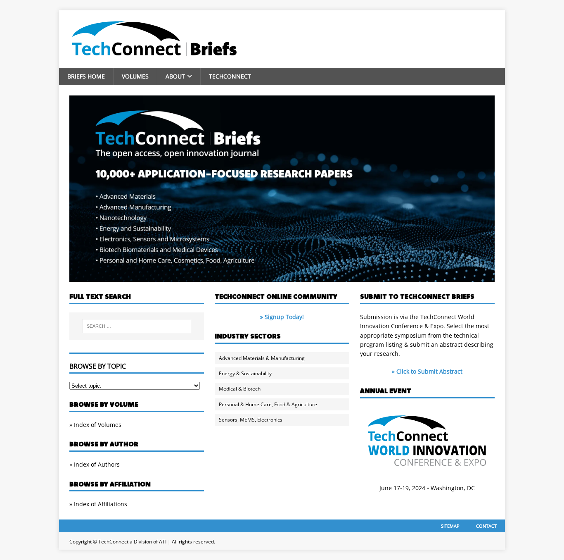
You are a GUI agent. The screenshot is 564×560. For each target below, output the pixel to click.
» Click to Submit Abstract (427, 371)
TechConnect (230, 76)
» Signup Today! (282, 317)
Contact (486, 526)
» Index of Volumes (95, 425)
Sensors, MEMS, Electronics (250, 419)
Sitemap (450, 526)
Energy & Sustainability (245, 373)
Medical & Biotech (240, 388)
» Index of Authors (94, 464)
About (175, 76)
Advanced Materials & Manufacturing (262, 358)
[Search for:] (136, 326)
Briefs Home (86, 76)
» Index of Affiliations (98, 504)
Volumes (135, 76)
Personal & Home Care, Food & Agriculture (268, 404)
